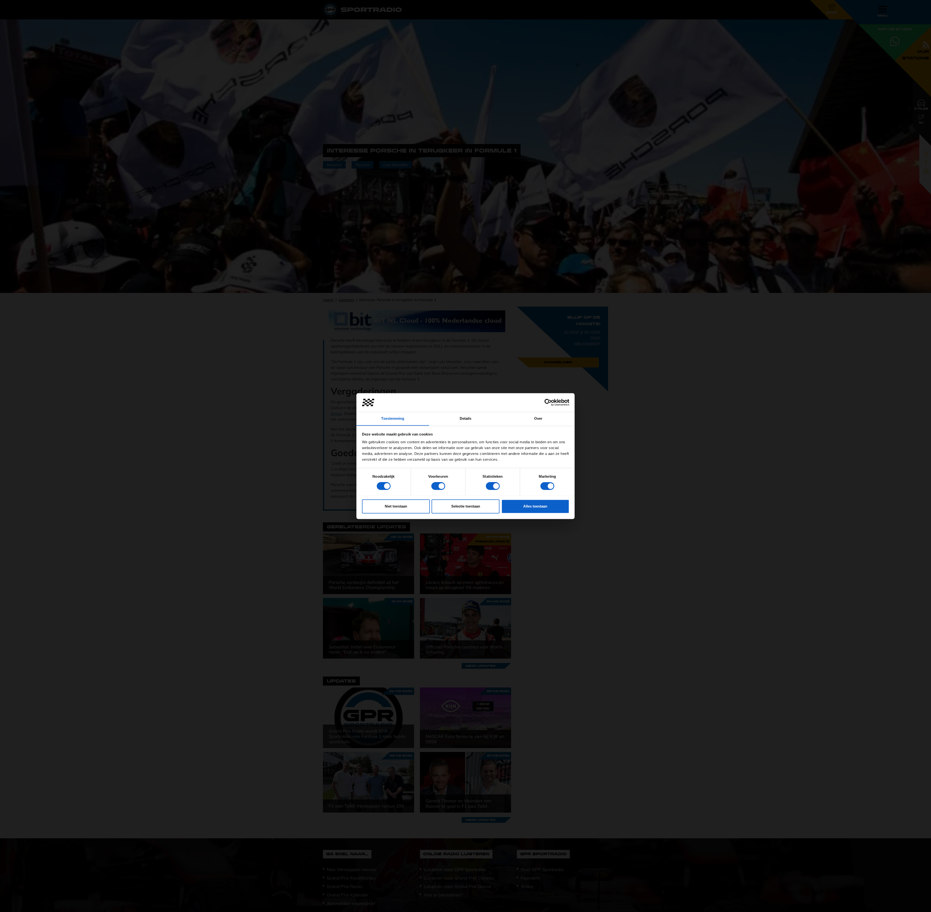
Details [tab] (466, 418)
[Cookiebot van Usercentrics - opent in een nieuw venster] (548, 402)
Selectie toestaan (465, 506)
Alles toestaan (535, 506)
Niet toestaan (396, 506)
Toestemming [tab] (392, 418)
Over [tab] (538, 418)
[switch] (438, 486)
